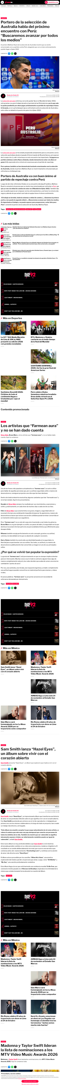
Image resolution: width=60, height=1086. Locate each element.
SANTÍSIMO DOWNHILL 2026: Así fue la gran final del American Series (43, 368)
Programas (50, 5)
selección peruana (9, 101)
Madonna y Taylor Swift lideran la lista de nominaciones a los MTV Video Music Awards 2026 (42, 670)
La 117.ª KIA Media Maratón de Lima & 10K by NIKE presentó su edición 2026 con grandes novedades (13, 340)
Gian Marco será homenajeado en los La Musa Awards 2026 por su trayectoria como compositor (13, 725)
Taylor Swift (13, 1059)
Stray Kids (4, 435)
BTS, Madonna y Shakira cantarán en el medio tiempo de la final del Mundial (43, 339)
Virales (28, 5)
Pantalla (9, 5)
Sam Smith (38, 844)
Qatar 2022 (29, 209)
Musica (16, 5)
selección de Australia (19, 209)
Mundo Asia (35, 5)
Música (3, 421)
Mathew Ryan (9, 209)
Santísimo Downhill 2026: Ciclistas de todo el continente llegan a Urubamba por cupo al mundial (12, 396)
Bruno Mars (15, 583)
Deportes (22, 5)
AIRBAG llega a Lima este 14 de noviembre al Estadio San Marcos (43, 698)
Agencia (39, 209)
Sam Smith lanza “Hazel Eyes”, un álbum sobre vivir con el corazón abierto (12, 669)
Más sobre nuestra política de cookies (30, 1084)
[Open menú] (2, 2)
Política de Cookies (22, 1078)
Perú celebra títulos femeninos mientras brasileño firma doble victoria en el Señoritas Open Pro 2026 (43, 395)
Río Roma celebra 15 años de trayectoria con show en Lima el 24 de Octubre (43, 724)
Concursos (43, 5)
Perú (54, 186)
